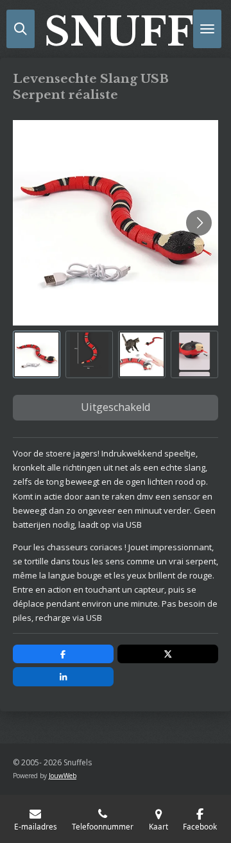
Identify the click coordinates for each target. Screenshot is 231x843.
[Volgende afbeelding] (199, 223)
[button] (36, 354)
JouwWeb (62, 775)
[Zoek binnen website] (20, 29)
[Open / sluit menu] (207, 29)
